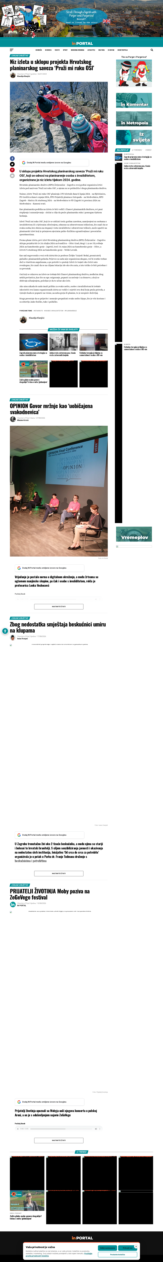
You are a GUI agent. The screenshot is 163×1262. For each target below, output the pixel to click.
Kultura (101, 50)
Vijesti (57, 50)
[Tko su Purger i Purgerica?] (134, 73)
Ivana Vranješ (22, 639)
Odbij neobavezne (107, 1248)
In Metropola (123, 50)
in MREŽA (39, 50)
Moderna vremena (77, 50)
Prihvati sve (127, 1248)
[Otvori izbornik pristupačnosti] (5, 631)
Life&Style (91, 50)
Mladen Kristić (23, 420)
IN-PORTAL (21, 906)
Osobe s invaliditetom (54, 311)
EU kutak (111, 50)
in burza (48, 50)
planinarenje (71, 311)
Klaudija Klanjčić (23, 76)
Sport (65, 50)
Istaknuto (38, 311)
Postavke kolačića (117, 1255)
